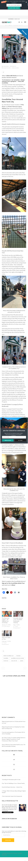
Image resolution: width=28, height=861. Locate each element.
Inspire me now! (8, 440)
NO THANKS (20, 440)
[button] (14, 431)
